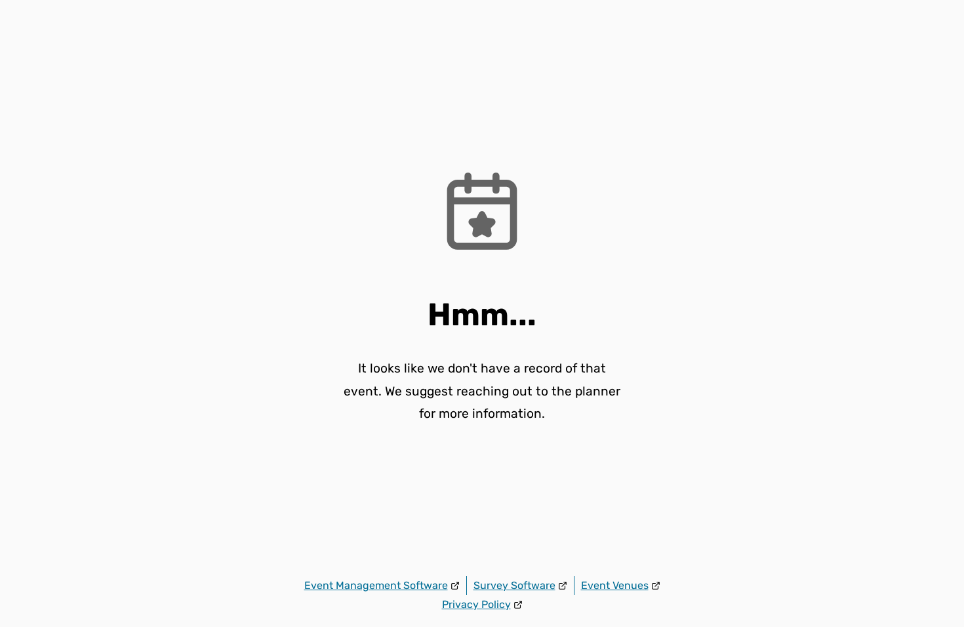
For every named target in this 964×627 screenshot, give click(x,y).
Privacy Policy (476, 604)
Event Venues (615, 585)
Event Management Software (376, 585)
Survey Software (514, 585)
